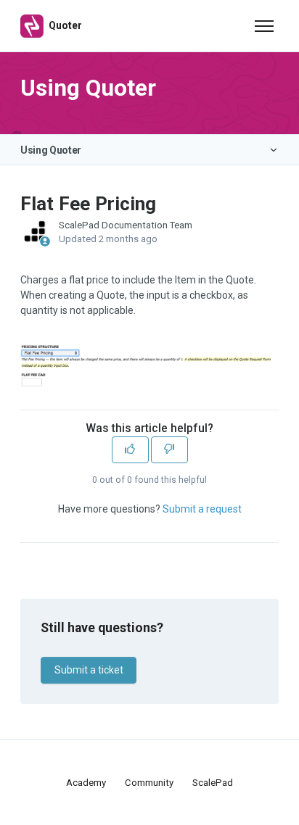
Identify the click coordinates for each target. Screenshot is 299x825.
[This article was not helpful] (169, 449)
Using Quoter (50, 150)
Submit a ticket (88, 670)
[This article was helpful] (130, 449)
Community (149, 782)
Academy (86, 782)
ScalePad (212, 782)
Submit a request (202, 509)
